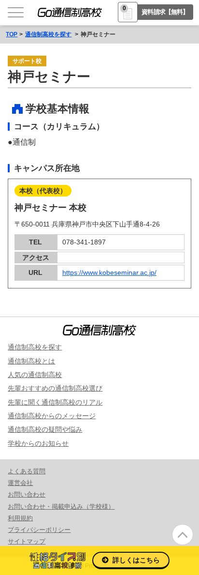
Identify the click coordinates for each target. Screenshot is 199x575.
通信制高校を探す (48, 34)
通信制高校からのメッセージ (52, 416)
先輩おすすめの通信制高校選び (55, 388)
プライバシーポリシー (39, 529)
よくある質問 (26, 471)
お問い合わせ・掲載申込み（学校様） (61, 506)
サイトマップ (26, 541)
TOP (11, 34)
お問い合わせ (26, 494)
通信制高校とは (31, 361)
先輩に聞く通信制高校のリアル (55, 402)
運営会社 (20, 482)
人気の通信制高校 (35, 374)
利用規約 (20, 518)
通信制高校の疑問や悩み (45, 429)
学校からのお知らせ (38, 443)
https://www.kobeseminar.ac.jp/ (109, 272)
